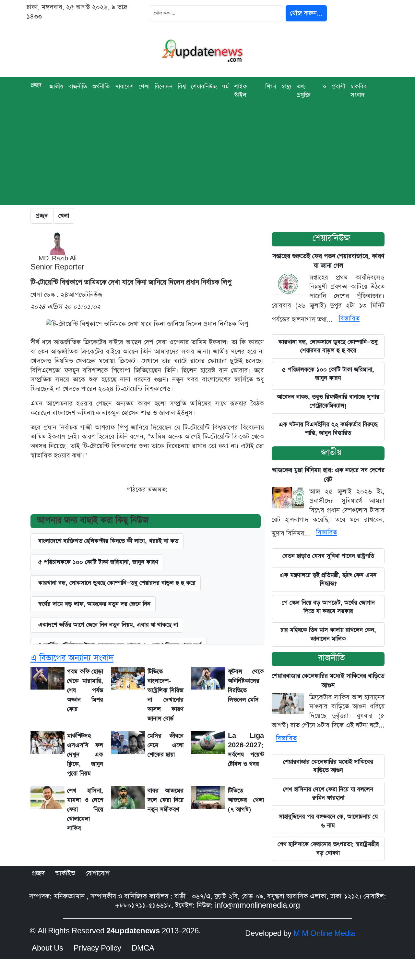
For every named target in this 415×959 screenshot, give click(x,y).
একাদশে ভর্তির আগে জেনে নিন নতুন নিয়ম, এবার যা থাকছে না (108, 625)
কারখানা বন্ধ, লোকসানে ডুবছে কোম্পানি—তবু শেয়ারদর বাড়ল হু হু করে (117, 583)
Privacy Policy (97, 948)
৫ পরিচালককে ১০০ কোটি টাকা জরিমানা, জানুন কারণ (98, 562)
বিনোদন (163, 86)
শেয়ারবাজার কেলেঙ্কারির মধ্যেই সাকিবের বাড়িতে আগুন (328, 766)
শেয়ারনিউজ (331, 238)
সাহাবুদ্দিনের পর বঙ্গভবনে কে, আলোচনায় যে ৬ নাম (328, 821)
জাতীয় (331, 452)
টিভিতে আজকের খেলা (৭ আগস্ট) (246, 800)
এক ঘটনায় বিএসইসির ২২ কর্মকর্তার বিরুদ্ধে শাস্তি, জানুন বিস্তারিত (328, 428)
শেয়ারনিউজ (204, 86)
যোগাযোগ (98, 873)
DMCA (143, 948)
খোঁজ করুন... (306, 13)
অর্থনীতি (101, 86)
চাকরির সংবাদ (358, 90)
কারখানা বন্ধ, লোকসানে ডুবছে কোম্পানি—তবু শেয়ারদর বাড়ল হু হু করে (328, 346)
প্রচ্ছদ (36, 85)
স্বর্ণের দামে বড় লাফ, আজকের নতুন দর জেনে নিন (94, 604)
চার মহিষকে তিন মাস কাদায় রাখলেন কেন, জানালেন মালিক (328, 634)
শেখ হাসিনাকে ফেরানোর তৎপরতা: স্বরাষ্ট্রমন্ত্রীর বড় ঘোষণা (328, 848)
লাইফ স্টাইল (240, 90)
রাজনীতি (77, 86)
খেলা (144, 86)
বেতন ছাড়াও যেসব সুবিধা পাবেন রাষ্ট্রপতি (328, 556)
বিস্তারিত (349, 318)
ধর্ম (225, 86)
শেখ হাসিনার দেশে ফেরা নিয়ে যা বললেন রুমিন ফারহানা (328, 793)
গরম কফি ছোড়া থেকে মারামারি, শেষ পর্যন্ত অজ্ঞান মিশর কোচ (85, 690)
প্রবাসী (338, 86)
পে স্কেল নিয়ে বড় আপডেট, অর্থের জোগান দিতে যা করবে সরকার (328, 607)
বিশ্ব (182, 86)
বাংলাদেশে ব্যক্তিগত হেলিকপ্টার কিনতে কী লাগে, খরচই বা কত (108, 541)
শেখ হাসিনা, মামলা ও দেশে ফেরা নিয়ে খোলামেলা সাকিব (85, 809)
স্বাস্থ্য (286, 86)
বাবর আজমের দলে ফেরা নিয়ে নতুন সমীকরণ (166, 800)
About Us (47, 948)
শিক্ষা (270, 86)
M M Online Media (324, 933)
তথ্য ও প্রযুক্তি (311, 90)
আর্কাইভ (65, 873)
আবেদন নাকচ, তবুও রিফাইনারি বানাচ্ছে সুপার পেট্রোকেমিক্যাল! (328, 401)
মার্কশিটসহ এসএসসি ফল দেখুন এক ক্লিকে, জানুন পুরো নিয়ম (85, 755)
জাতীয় (56, 86)
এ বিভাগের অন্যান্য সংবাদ (71, 658)
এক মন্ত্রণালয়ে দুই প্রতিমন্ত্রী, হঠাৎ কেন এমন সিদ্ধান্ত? (328, 579)
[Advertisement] (207, 159)
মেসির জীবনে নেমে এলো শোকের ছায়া (166, 745)
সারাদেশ (124, 86)
